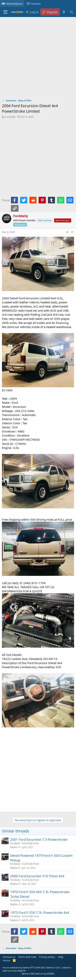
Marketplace (14, 3)
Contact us (9, 957)
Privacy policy (47, 957)
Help (60, 957)
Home (6, 960)
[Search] (71, 12)
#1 (72, 232)
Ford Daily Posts (30, 843)
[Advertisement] (38, 59)
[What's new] (63, 12)
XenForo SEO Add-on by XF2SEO (38, 973)
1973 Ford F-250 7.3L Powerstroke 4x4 (39, 912)
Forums (35, 3)
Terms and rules (27, 957)
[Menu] (5, 12)
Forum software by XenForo (31, 967)
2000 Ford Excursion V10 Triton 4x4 (37, 876)
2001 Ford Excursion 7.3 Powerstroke (38, 839)
